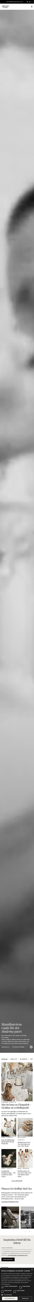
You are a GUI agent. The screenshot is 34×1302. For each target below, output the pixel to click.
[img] (5, 6)
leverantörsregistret (10, 1201)
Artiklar (4, 1059)
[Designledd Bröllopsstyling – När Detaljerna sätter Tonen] (8, 1163)
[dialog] (17, 1285)
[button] (25, 1231)
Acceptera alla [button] (10, 1298)
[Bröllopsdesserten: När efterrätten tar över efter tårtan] (25, 1133)
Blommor (23, 1059)
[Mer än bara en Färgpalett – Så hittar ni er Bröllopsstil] (17, 1089)
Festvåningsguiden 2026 (15, 1)
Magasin (4, 1267)
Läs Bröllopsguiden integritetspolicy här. (18, 1255)
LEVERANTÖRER (18, 1047)
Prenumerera (8, 1259)
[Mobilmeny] (32, 7)
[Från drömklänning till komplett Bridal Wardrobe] (8, 1133)
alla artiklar (17, 1181)
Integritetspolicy (5, 1284)
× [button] (32, 1269)
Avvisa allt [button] (25, 1298)
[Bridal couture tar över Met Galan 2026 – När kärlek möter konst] (25, 1163)
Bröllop (14, 1059)
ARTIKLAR (5, 1047)
